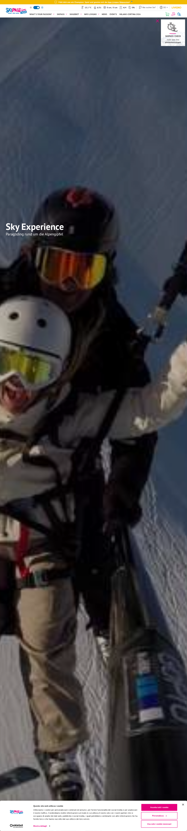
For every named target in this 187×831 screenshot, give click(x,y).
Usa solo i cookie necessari (159, 824)
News (104, 14)
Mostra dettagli (40, 826)
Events (113, 14)
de (164, 7)
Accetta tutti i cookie (159, 807)
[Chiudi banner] (183, 805)
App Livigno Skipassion (118, 2)
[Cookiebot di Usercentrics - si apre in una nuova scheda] (16, 826)
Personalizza (158, 816)
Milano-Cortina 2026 (130, 14)
